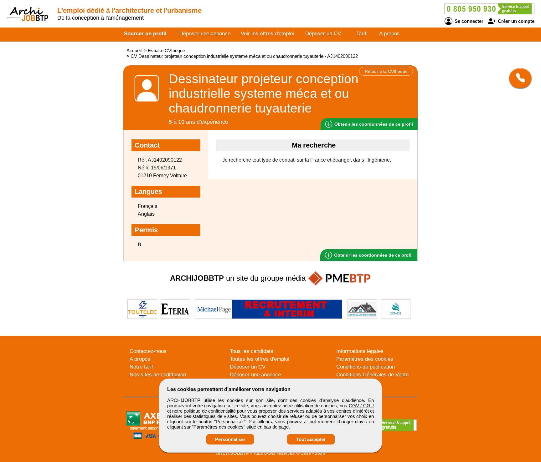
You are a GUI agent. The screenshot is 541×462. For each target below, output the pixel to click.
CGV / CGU (361, 405)
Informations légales (360, 351)
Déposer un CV (323, 34)
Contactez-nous (148, 351)
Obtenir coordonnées (373, 124)
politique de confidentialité (209, 411)
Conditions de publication (365, 367)
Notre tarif (141, 367)
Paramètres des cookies (364, 359)
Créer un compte (515, 21)
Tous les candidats (251, 351)
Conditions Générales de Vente (372, 375)
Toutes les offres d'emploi (259, 359)
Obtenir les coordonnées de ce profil (373, 255)
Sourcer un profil (145, 34)
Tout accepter (311, 439)
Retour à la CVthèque (386, 71)
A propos (389, 34)
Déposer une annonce (204, 34)
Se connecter (468, 21)
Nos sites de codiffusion (158, 375)
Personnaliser (230, 439)
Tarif (361, 34)
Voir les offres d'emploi (267, 34)
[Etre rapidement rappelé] (518, 78)
